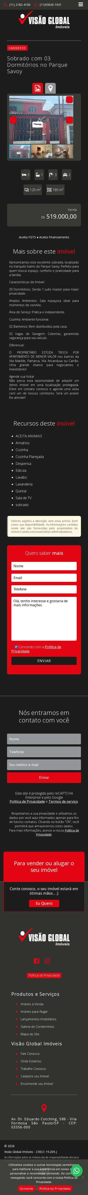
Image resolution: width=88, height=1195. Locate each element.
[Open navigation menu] (81, 5)
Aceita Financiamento (54, 237)
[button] (17, 5)
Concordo (26, 1188)
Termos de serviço (63, 801)
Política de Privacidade (27, 801)
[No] (83, 1177)
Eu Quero (44, 903)
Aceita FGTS (27, 237)
